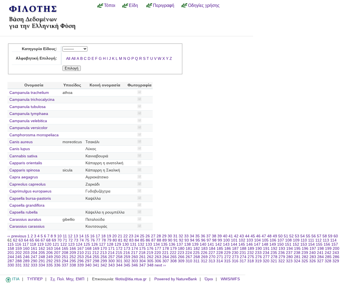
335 (49, 265)
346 (134, 265)
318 (250, 261)
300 (111, 261)
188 (243, 249)
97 (209, 240)
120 (48, 244)
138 (187, 244)
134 (156, 244)
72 (70, 240)
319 (258, 261)
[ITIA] (8, 281)
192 (274, 249)
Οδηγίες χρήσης (204, 5)
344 (119, 265)
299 (103, 261)
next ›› (160, 265)
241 (320, 253)
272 (227, 257)
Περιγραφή (163, 5)
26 (147, 236)
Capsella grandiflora (27, 205)
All (68, 59)
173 (127, 249)
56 (313, 236)
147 (257, 244)
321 (273, 261)
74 (81, 240)
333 (34, 265)
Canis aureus (21, 142)
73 (76, 240)
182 (196, 249)
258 (119, 257)
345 (127, 265)
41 (230, 236)
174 (134, 249)
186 (227, 249)
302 (127, 261)
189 (251, 249)
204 (34, 253)
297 (88, 261)
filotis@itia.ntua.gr (131, 279)
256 (103, 257)
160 (26, 249)
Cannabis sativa (23, 156)
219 (150, 253)
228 (219, 253)
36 (203, 236)
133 (148, 244)
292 (49, 261)
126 (94, 244)
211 (88, 253)
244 (10, 257)
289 (26, 261)
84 (137, 240)
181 (189, 249)
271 (220, 257)
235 (273, 253)
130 (125, 244)
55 (308, 236)
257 (111, 257)
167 (80, 249)
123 (71, 244)
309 (181, 261)
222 (173, 253)
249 (49, 257)
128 (110, 244)
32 (181, 236)
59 (330, 236)
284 (320, 257)
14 (81, 236)
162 (41, 249)
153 (303, 244)
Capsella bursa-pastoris (30, 198)
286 (336, 257)
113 (326, 240)
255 (96, 257)
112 (318, 240)
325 (304, 261)
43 (242, 236)
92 (181, 240)
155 (319, 244)
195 (297, 249)
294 (65, 261)
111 (311, 240)
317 (243, 261)
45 (253, 236)
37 (208, 236)
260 (134, 257)
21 (120, 236)
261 (142, 257)
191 (266, 249)
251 (65, 257)
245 (18, 257)
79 (109, 240)
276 (258, 257)
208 (65, 253)
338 (72, 265)
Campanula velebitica (28, 121)
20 (114, 236)
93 (186, 240)
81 (120, 240)
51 (286, 236)
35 (197, 236)
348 (150, 265)
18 (103, 236)
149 (272, 244)
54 (302, 236)
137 (179, 244)
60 (336, 236)
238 (297, 253)
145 (241, 244)
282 (305, 257)
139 (195, 244)
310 (189, 261)
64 (26, 240)
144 (234, 244)
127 (102, 244)
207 (57, 253)
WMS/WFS (230, 279)
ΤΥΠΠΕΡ (35, 279)
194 (289, 249)
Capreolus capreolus (27, 184)
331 (18, 265)
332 (26, 265)
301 (119, 261)
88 (159, 240)
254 (88, 257)
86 (148, 240)
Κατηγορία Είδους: (39, 49)
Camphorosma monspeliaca (34, 135)
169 (96, 249)
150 (280, 244)
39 (219, 236)
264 (165, 257)
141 (210, 244)
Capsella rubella (23, 212)
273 (235, 257)
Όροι (209, 279)
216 (126, 253)
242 (328, 253)
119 (40, 244)
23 (131, 236)
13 (76, 236)
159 (18, 249)
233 (258, 253)
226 (204, 253)
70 (59, 240)
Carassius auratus (25, 219)
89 (164, 240)
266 (181, 257)
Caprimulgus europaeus (30, 191)
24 (136, 236)
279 (281, 257)
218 (142, 253)
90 (170, 240)
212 (95, 253)
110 (304, 240)
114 (333, 240)
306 (158, 261)
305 (150, 261)
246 (26, 257)
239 (304, 253)
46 (258, 236)
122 (63, 244)
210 (80, 253)
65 (32, 240)
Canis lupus (19, 149)
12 (70, 236)
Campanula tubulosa (27, 107)
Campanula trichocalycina (31, 99)
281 (297, 257)
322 (281, 261)
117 (25, 244)
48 (269, 236)
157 (334, 244)
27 (153, 236)
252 (72, 257)
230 (235, 253)
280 (289, 257)
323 (289, 261)
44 (247, 236)
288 (18, 261)
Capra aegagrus (23, 177)
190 (258, 249)
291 (41, 261)
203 (26, 253)
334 (41, 265)
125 (87, 244)
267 (189, 257)
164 (57, 249)
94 (192, 240)
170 (103, 249)
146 (249, 244)
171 (111, 249)
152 (296, 244)
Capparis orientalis (25, 163)
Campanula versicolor (28, 128)
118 (33, 244)
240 (312, 253)
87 (153, 240)
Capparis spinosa (24, 170)
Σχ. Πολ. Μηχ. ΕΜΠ (67, 279)
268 (196, 257)
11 (65, 236)
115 (10, 244)
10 (59, 236)
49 (275, 236)
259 (127, 257)
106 (273, 240)
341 (96, 265)
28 (159, 236)
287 (10, 261)
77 (98, 240)
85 (142, 240)
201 (10, 253)
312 (204, 261)
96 (203, 240)
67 (43, 240)
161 (34, 249)
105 (265, 240)
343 (111, 265)
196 (305, 249)
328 (328, 261)
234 (266, 253)
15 (87, 236)
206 (49, 253)
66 (37, 240)
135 (164, 244)
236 (281, 253)
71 (65, 240)
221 (165, 253)
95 (198, 240)
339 (80, 265)
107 (280, 240)
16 (92, 236)
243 (335, 253)
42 (236, 236)
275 (251, 257)
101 (234, 240)
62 (15, 240)
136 (172, 244)
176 (150, 249)
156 (327, 244)
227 (212, 253)
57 (319, 236)
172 (119, 249)
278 (274, 257)
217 (134, 253)
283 (312, 257)
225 (196, 253)
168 (88, 249)
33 (186, 236)
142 (218, 244)
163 (49, 249)
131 (133, 244)
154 (311, 244)
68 (48, 240)
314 (219, 261)
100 (226, 240)
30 (170, 236)
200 (336, 249)
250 (57, 257)
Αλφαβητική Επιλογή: (36, 58)
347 (142, 265)
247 (34, 257)
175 (142, 249)
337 (65, 265)
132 (141, 244)
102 (242, 240)
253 (80, 257)
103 (249, 240)
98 (214, 240)
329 (335, 261)
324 (297, 261)
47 (264, 236)
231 (243, 253)
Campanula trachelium (29, 93)
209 (72, 253)
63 (21, 240)
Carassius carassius (27, 226)
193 (281, 249)
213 (103, 253)
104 (257, 240)
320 (266, 261)
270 (212, 257)
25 (142, 236)
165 (65, 249)
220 (157, 253)
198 (320, 249)
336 (57, 265)
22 (125, 236)
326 (312, 261)
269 (204, 257)
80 (115, 240)
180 (181, 249)
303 (134, 261)
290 (34, 261)
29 (164, 236)
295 (72, 261)
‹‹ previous (16, 236)
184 (212, 249)
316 (235, 261)
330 (10, 265)
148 (265, 244)
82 (126, 240)
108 (288, 240)
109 (296, 240)
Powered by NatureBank (175, 279)
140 (203, 244)
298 (96, 261)
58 (324, 236)
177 (158, 249)
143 (226, 244)
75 (87, 240)
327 (320, 261)
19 (109, 236)
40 (225, 236)
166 (72, 249)
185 (220, 249)
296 (80, 261)
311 (196, 261)
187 (235, 249)
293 (57, 261)
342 (103, 265)
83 (131, 240)
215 (119, 253)
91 (175, 240)
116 (18, 244)
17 (98, 236)
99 (220, 240)
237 (289, 253)
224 (188, 253)
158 (10, 249)
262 (150, 257)
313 (212, 261)
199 (328, 249)
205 (41, 253)
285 (328, 257)
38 (214, 236)
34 (192, 236)
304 (142, 261)
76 (92, 240)
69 (54, 240)
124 (79, 244)
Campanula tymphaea (28, 114)
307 (165, 261)
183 (204, 249)
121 (56, 244)
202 (18, 253)
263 (158, 257)
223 (181, 253)
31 (175, 236)
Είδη (133, 5)
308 (173, 261)
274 (243, 257)
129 (117, 244)
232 (250, 253)
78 (103, 240)
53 (297, 236)
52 (291, 236)
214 (111, 253)
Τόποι (109, 5)
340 (88, 265)
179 (173, 249)
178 (165, 249)
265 (173, 257)
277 (266, 257)
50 (280, 236)
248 (41, 257)
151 (288, 244)
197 (312, 249)
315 (227, 261)
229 (227, 253)
